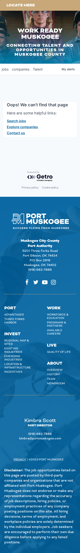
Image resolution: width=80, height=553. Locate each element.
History (53, 374)
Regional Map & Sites (16, 342)
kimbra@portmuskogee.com (40, 438)
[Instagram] (53, 282)
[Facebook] (27, 282)
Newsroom (56, 383)
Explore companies (22, 127)
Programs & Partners (56, 324)
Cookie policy (50, 187)
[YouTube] (45, 282)
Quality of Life (59, 352)
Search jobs (16, 121)
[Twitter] (36, 282)
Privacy (20, 459)
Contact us (16, 133)
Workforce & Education (57, 316)
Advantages (14, 315)
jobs (5, 69)
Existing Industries (13, 350)
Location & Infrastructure (17, 366)
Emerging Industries (13, 358)
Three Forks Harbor (14, 321)
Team (51, 379)
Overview (55, 370)
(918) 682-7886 (40, 270)
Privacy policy (30, 187)
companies (20, 69)
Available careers (54, 332)
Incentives (13, 372)
